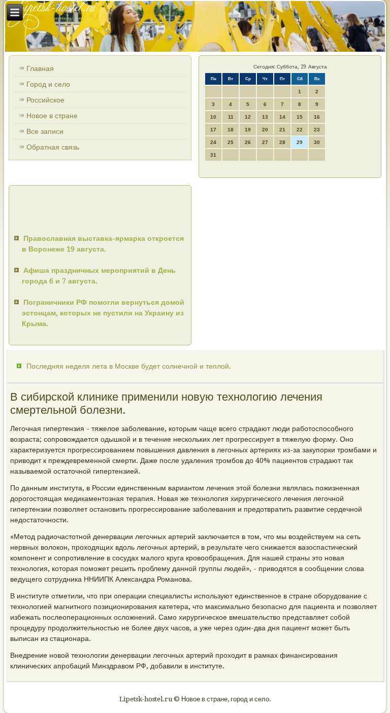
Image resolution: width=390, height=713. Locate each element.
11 (231, 117)
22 (300, 129)
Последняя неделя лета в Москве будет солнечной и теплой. (128, 366)
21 (282, 129)
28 (282, 142)
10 (213, 117)
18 (231, 129)
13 (265, 117)
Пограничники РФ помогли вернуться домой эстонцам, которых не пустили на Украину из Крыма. (103, 313)
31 (213, 155)
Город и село (48, 84)
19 (248, 129)
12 (248, 117)
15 (300, 117)
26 (248, 142)
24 (213, 142)
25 (231, 142)
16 (317, 117)
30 (317, 142)
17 (213, 129)
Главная (40, 68)
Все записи (44, 131)
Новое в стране (52, 116)
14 (282, 117)
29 (300, 142)
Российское (45, 100)
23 (317, 129)
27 (265, 142)
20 (265, 129)
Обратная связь (52, 147)
